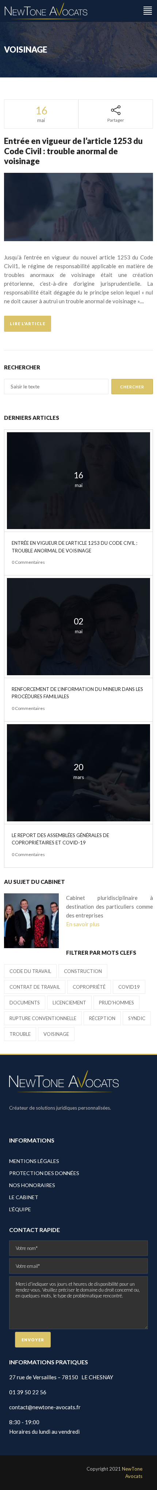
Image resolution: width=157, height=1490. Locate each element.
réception (102, 1018)
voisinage (56, 1034)
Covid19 (129, 987)
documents (24, 1003)
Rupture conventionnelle (42, 1018)
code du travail (30, 971)
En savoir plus (83, 924)
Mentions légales (34, 1161)
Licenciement (69, 1003)
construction (83, 971)
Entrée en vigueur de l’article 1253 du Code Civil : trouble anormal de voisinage (73, 151)
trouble (20, 1034)
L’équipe (20, 1209)
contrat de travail (34, 987)
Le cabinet (23, 1197)
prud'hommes (116, 1003)
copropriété (89, 987)
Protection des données (44, 1173)
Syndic (136, 1018)
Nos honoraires (32, 1185)
